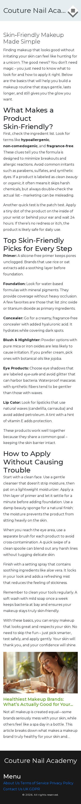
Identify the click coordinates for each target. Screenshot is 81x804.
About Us (11, 783)
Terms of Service (34, 783)
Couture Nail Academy (35, 10)
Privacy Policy (61, 783)
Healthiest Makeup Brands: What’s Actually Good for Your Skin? (36, 702)
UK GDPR (31, 789)
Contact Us (12, 789)
